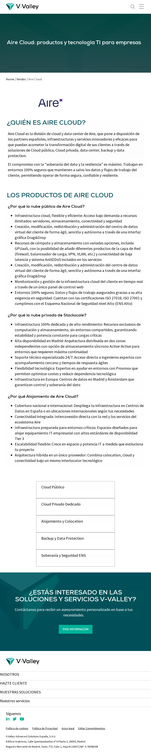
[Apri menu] (141, 6)
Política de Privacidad (45, 728)
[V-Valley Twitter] (15, 719)
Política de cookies (17, 728)
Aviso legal (68, 728)
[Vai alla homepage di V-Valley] (22, 6)
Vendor (21, 79)
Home (10, 79)
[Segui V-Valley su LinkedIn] (7, 719)
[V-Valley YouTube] (22, 719)
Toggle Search (133, 7)
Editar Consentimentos (91, 728)
